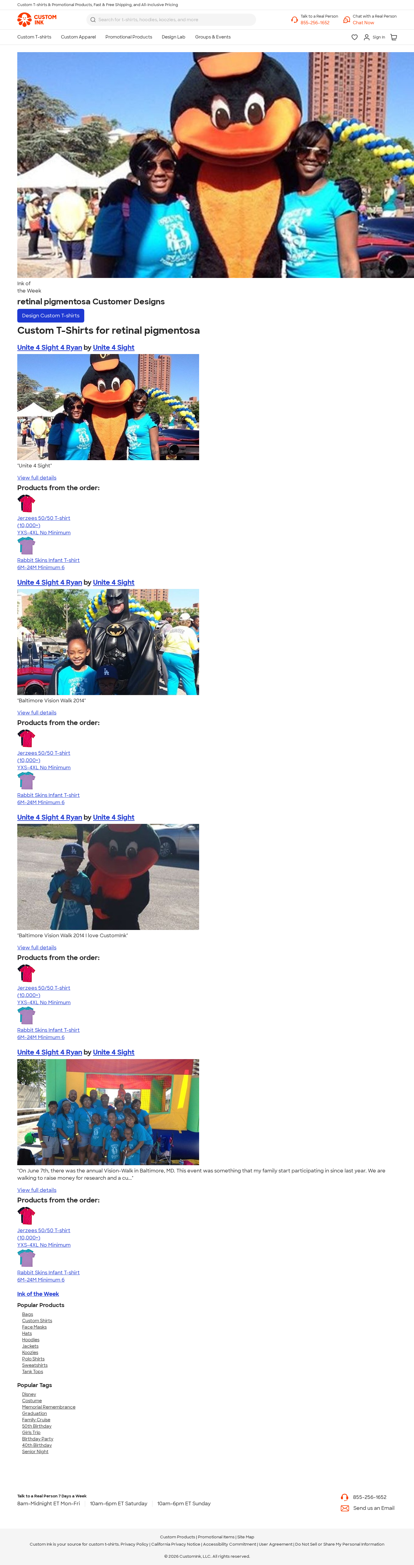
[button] (375, 23)
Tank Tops (32, 1371)
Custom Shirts (37, 1320)
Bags (27, 1314)
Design (50, 316)
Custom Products (177, 1537)
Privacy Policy (135, 1544)
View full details (36, 478)
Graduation (34, 1413)
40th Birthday (37, 1445)
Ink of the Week (38, 1294)
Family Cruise (36, 1420)
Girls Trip (31, 1432)
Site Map (245, 1537)
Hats (27, 1333)
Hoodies (30, 1340)
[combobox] (171, 20)
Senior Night (35, 1451)
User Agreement (275, 1544)
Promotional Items (216, 1537)
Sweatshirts (35, 1365)
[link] (36, 19)
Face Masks (34, 1327)
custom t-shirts (104, 1544)
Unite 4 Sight (114, 347)
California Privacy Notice (175, 1544)
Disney (29, 1394)
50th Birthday (37, 1426)
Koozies (30, 1352)
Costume (32, 1400)
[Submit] (93, 20)
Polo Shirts (33, 1359)
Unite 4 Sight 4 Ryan (49, 347)
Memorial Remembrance (48, 1407)
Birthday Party (37, 1439)
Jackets (30, 1346)
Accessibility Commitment (229, 1544)
